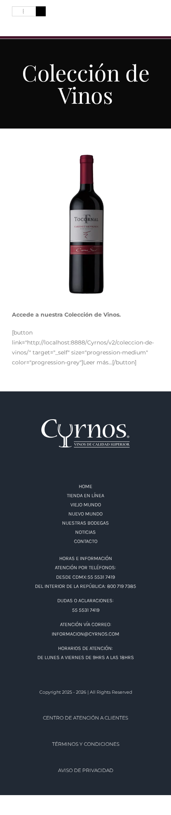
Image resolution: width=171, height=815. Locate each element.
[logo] (85, 12)
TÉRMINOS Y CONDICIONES (85, 744)
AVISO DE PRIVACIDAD (85, 770)
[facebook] (15, 24)
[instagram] (29, 24)
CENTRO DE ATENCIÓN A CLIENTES (85, 718)
